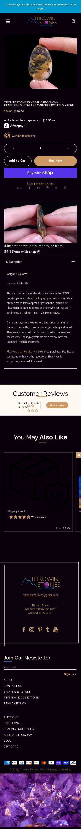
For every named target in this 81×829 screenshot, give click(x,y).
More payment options (40, 183)
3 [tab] (44, 82)
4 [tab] (48, 82)
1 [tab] (35, 82)
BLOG (7, 740)
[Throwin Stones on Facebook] (29, 188)
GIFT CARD (11, 746)
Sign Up (69, 674)
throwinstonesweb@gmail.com (40, 595)
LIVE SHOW (11, 723)
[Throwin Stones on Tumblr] (56, 188)
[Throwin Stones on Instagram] (38, 188)
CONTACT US (13, 685)
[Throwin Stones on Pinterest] (47, 188)
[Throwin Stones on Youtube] (65, 188)
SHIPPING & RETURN (17, 691)
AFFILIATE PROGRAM (18, 734)
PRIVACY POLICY (15, 703)
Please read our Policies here (22, 352)
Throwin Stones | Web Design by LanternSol (45, 770)
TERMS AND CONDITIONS (21, 697)
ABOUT (9, 680)
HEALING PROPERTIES (19, 729)
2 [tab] (40, 82)
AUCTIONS (11, 717)
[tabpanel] (40, 61)
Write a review (57, 405)
